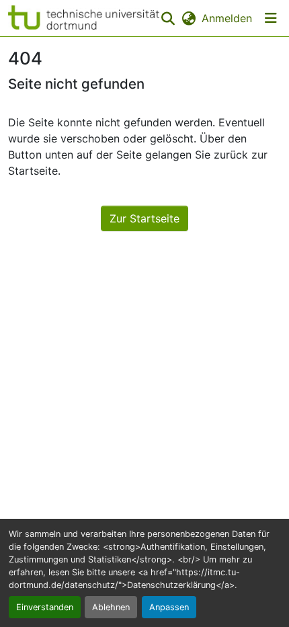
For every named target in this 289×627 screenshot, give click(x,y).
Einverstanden (44, 607)
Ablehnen (111, 607)
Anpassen (169, 607)
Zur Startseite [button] (144, 218)
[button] (83, 18)
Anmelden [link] (227, 18)
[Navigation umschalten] (271, 18)
